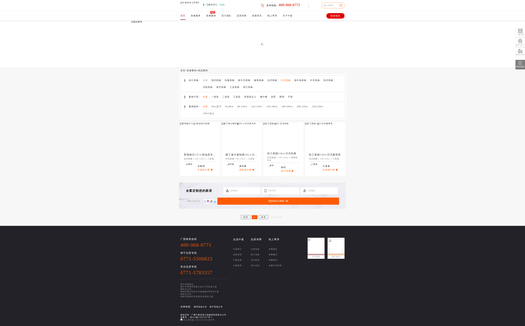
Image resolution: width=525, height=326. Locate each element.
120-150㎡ (257, 106)
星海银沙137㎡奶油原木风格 (201, 154)
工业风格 (235, 87)
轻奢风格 (230, 80)
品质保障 (242, 15)
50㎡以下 (216, 106)
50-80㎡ (229, 106)
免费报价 (273, 249)
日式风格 (286, 80)
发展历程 (237, 255)
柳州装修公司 (200, 307)
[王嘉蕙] (313, 164)
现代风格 (216, 80)
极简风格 (259, 80)
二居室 (226, 97)
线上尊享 (272, 15)
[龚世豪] (230, 164)
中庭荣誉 (237, 266)
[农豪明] (188, 164)
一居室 (215, 97)
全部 (205, 80)
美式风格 (328, 80)
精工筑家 (255, 255)
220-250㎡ (318, 106)
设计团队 (226, 15)
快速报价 (335, 16)
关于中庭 (288, 15)
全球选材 (255, 249)
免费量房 (273, 255)
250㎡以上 (208, 113)
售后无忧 (255, 266)
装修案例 (211, 15)
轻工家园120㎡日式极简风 (325, 154)
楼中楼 (263, 97)
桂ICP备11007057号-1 (201, 317)
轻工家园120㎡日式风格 (281, 153)
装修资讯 (257, 15)
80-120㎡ (242, 106)
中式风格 (315, 80)
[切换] (222, 5)
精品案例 (203, 70)
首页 (182, 15)
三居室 (237, 97)
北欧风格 (208, 87)
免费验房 (273, 260)
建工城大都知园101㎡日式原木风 (246, 154)
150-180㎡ (272, 106)
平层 (290, 97)
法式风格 (272, 80)
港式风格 (221, 87)
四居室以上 (250, 97)
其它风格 (248, 87)
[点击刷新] (210, 201)
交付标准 (255, 260)
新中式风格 (244, 80)
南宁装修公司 (216, 307)
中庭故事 (237, 260)
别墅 (273, 97)
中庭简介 (237, 249)
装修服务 (196, 15)
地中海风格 (300, 80)
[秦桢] (270, 165)
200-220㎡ (302, 106)
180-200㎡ (287, 106)
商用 (281, 97)
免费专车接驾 (275, 266)
